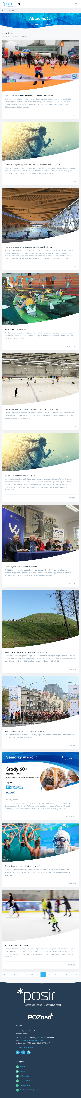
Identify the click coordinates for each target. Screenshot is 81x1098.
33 (32, 974)
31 (20, 974)
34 (38, 974)
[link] (19, 4)
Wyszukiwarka (25, 1085)
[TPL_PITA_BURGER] (76, 4)
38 (61, 974)
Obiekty (23, 1071)
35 (43, 974)
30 (14, 974)
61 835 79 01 (40, 1038)
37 (55, 974)
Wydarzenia (25, 1081)
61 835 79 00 (23, 1038)
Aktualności (24, 1076)
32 (26, 974)
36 (49, 974)
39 (67, 974)
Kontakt (23, 1067)
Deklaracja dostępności (29, 1090)
